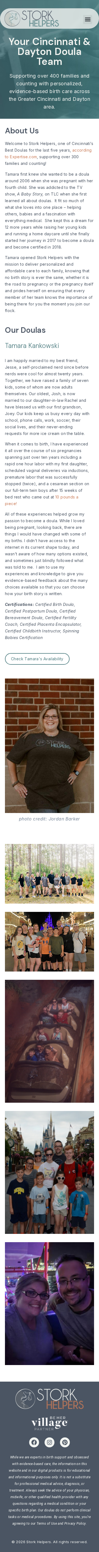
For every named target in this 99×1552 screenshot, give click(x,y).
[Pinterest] (65, 1442)
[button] (87, 19)
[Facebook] (34, 1442)
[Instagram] (49, 1442)
